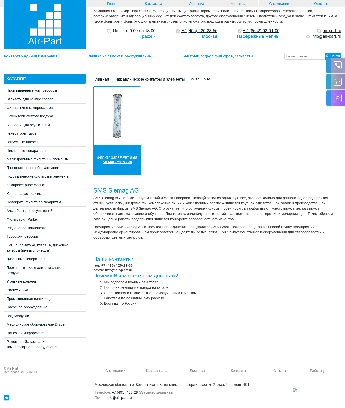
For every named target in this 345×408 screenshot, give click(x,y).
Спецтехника (17, 290)
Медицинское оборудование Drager (36, 324)
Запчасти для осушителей (28, 125)
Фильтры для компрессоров (30, 108)
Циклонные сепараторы (26, 151)
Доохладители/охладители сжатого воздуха (36, 270)
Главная (114, 4)
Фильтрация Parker (22, 219)
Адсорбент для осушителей (29, 211)
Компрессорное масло (25, 185)
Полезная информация (26, 333)
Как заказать (155, 4)
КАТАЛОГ (16, 78)
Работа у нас (320, 371)
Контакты (237, 4)
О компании (279, 4)
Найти (335, 56)
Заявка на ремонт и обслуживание (120, 56)
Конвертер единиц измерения (30, 56)
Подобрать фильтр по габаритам (34, 202)
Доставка (196, 4)
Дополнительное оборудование (33, 168)
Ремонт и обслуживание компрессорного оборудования (32, 344)
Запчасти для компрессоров (30, 99)
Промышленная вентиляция (30, 299)
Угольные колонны (22, 281)
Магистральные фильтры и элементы (38, 159)
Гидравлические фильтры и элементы (38, 176)
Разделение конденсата (26, 228)
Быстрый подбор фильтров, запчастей (217, 56)
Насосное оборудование (27, 307)
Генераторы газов (21, 133)
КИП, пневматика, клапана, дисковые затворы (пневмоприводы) (37, 247)
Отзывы (320, 4)
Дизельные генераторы (26, 259)
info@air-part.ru (118, 270)
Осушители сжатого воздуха (30, 116)
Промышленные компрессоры (32, 90)
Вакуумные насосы (22, 142)
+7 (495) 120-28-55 (117, 265)
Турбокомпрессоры (23, 236)
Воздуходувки (18, 316)
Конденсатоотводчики (25, 193)
